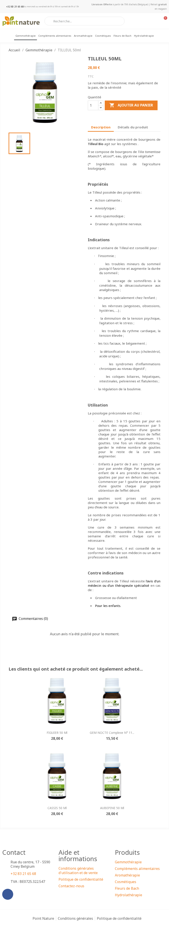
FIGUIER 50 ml (57, 733)
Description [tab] (100, 127)
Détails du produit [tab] (133, 127)
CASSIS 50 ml (57, 808)
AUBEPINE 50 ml (112, 808)
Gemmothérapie (25, 35)
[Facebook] (7, 894)
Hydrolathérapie (144, 35)
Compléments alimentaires (54, 35)
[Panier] (163, 21)
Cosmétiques (103, 35)
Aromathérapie (83, 35)
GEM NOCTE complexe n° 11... (112, 733)
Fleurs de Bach (122, 35)
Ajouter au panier (131, 105)
